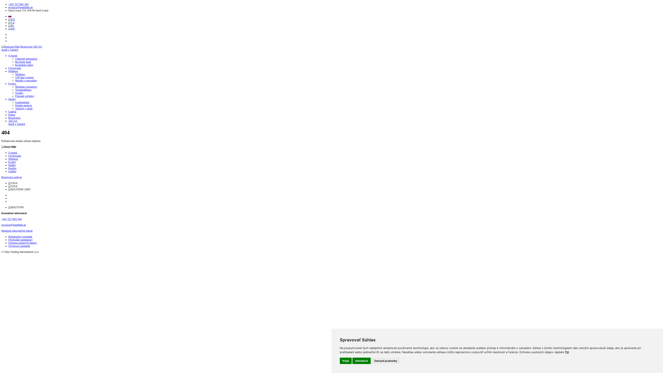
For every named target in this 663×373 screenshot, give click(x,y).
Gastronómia (22, 102)
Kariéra (12, 168)
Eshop (11, 114)
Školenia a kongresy (26, 86)
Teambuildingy (23, 89)
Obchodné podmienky (20, 239)
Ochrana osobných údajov (22, 242)
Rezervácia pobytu (11, 177)
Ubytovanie (14, 68)
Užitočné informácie (26, 58)
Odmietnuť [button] (361, 360)
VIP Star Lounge (24, 77)
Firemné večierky (24, 96)
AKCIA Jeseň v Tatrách (16, 122)
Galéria (12, 111)
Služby (12, 99)
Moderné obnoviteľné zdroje (17, 230)
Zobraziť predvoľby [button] (385, 360)
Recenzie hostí (23, 61)
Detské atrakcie (23, 105)
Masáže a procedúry (26, 80)
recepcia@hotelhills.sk (20, 7)
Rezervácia (26, 46)
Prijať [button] (346, 360)
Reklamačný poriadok (20, 236)
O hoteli (12, 55)
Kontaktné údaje (24, 65)
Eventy (12, 83)
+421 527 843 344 (18, 4)
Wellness (13, 71)
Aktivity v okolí (23, 108)
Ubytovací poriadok (19, 246)
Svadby (19, 93)
